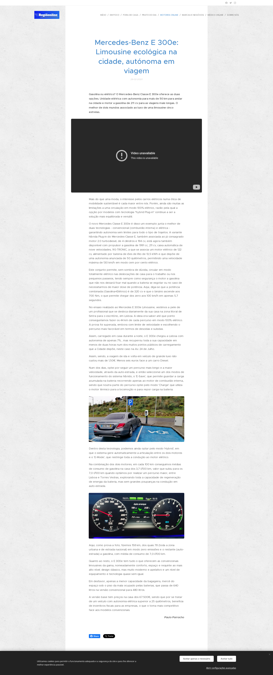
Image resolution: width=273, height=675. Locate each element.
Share (96, 636)
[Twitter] (230, 2)
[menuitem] (104, 15)
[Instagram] (235, 2)
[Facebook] (226, 2)
